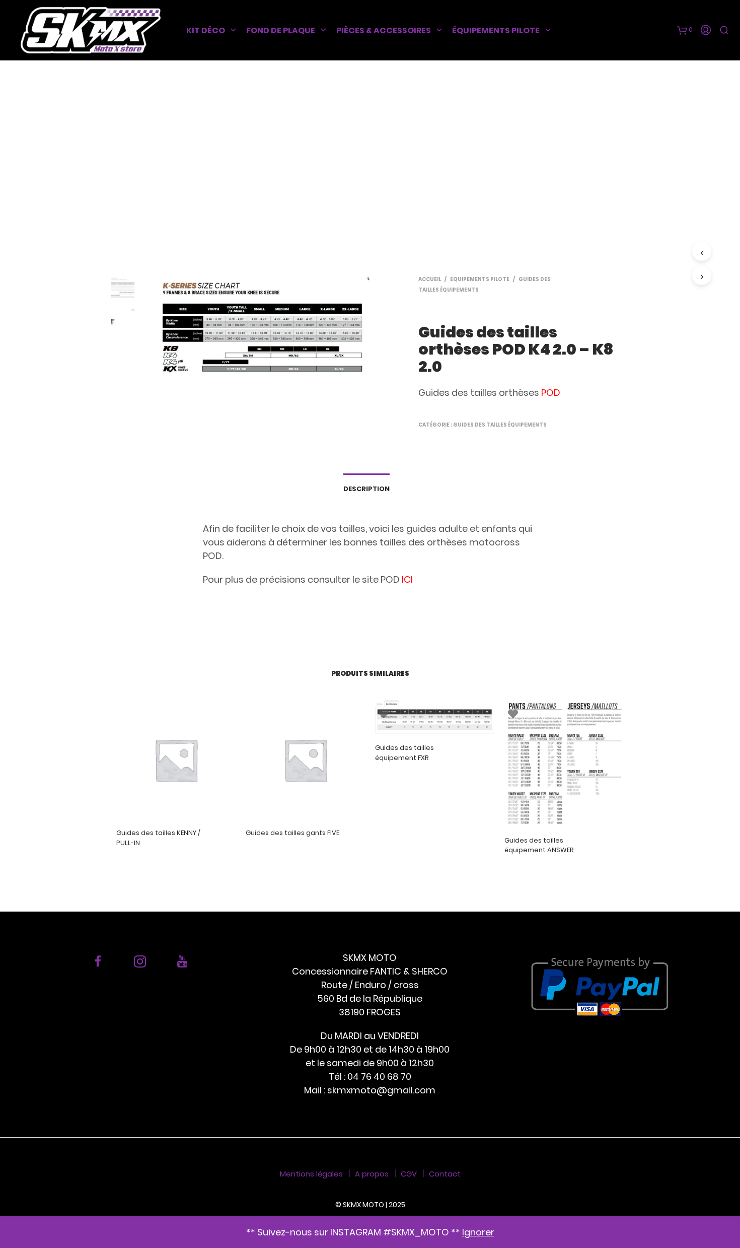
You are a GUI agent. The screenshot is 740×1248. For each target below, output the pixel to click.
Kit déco (205, 30)
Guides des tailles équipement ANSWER (539, 845)
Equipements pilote (479, 279)
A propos (372, 1173)
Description (366, 489)
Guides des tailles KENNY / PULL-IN (158, 838)
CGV (409, 1173)
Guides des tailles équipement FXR (404, 752)
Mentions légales (311, 1173)
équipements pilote (496, 30)
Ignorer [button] (478, 1232)
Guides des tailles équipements (500, 425)
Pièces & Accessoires (383, 30)
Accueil (429, 279)
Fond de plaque (280, 30)
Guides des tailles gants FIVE (292, 833)
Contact (445, 1173)
